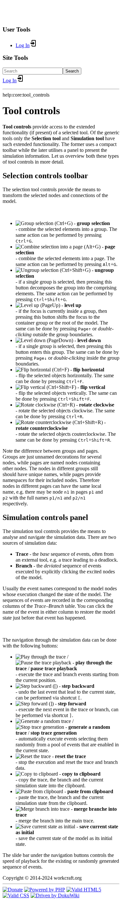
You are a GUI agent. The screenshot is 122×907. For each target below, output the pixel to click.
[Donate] (13, 889)
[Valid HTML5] (83, 889)
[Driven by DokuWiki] (55, 895)
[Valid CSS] (16, 895)
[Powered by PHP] (44, 889)
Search (72, 71)
